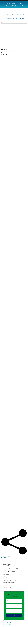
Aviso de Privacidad (7, 587)
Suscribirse (14, 615)
